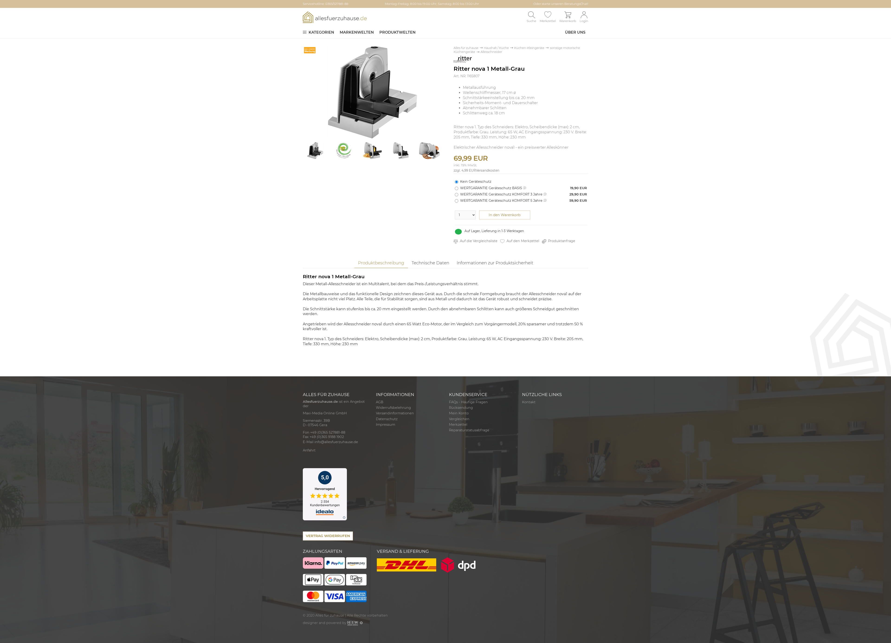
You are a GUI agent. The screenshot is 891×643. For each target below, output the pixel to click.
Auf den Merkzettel (522, 241)
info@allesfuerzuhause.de (336, 442)
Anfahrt (309, 450)
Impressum (385, 424)
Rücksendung (461, 408)
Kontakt (529, 402)
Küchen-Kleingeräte (529, 48)
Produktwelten (397, 32)
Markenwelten (357, 32)
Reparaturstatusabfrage (469, 430)
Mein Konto (459, 413)
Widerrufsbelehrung (393, 408)
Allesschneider (491, 52)
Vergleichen (459, 419)
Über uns (575, 32)
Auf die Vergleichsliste (478, 241)
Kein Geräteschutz (475, 181)
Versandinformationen (395, 413)
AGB (379, 402)
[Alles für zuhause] (335, 17)
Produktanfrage (561, 241)
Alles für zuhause (466, 48)
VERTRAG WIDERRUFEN (328, 536)
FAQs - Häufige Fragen (468, 402)
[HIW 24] (352, 623)
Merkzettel (458, 424)
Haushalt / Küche (496, 48)
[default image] (372, 92)
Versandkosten (487, 170)
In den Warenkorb (504, 215)
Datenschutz (386, 419)
